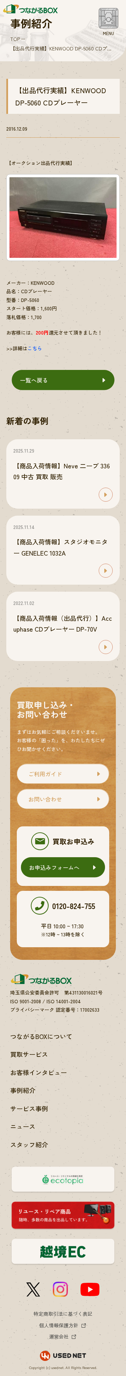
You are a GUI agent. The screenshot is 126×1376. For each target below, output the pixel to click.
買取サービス (29, 1054)
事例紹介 (22, 1090)
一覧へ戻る (34, 380)
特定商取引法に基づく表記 (63, 1313)
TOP (15, 38)
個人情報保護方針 (58, 1325)
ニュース (22, 1126)
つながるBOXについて (41, 1036)
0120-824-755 (73, 905)
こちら (34, 348)
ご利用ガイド (45, 774)
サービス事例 (29, 1108)
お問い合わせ (45, 799)
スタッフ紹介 (29, 1144)
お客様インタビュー (38, 1072)
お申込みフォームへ (54, 867)
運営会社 (59, 1336)
